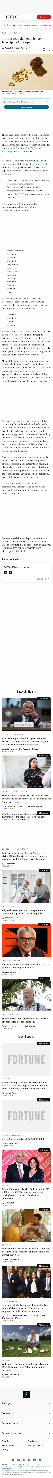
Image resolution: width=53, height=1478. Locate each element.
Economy (6, 1245)
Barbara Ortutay (11, 1316)
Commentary (8, 792)
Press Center (32, 1441)
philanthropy (21, 849)
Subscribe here (21, 551)
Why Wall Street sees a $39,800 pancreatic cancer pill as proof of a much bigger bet (23, 912)
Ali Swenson (9, 749)
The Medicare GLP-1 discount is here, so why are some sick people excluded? (25, 1020)
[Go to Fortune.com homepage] (12, 17)
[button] (16, 48)
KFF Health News (27, 1026)
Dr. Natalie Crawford (33, 806)
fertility (22, 792)
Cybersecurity (9, 1301)
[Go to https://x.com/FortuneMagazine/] (18, 1459)
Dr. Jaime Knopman (12, 806)
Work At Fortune (8, 1445)
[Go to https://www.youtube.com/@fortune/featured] (40, 1459)
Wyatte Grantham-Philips (31, 1316)
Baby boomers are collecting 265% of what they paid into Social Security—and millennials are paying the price (26, 1251)
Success (6, 849)
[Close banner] (47, 102)
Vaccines (18, 734)
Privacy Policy (14, 1466)
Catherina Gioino (11, 918)
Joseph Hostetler (11, 1143)
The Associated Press (28, 749)
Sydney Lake (9, 864)
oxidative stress (36, 367)
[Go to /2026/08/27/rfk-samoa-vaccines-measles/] (26, 714)
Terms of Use (5, 1466)
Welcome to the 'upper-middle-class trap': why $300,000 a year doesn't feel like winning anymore (26, 1366)
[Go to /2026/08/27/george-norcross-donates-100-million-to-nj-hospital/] (26, 829)
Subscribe (44, 17)
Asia (4, 960)
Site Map (5, 1450)
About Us (5, 1441)
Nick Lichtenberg (11, 1259)
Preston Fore (10, 1093)
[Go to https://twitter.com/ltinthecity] (10, 572)
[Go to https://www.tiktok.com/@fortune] (34, 1459)
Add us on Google (26, 107)
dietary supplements (37, 164)
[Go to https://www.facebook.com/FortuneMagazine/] (13, 1459)
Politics (6, 734)
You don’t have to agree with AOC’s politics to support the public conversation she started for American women (26, 798)
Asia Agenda (15, 960)
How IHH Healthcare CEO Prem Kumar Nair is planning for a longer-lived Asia (25, 966)
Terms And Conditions (36, 1445)
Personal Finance (11, 1135)
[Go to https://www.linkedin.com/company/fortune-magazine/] (23, 1459)
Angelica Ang (10, 972)
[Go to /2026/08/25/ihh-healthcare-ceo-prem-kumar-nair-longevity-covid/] (26, 940)
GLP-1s (15, 1015)
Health (6, 33)
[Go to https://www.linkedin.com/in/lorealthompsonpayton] (5, 572)
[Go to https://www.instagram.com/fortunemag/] (29, 1459)
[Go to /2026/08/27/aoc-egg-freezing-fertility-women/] (26, 772)
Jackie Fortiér (10, 1026)
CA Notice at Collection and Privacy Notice (28, 1466)
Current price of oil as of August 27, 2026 (23, 1138)
